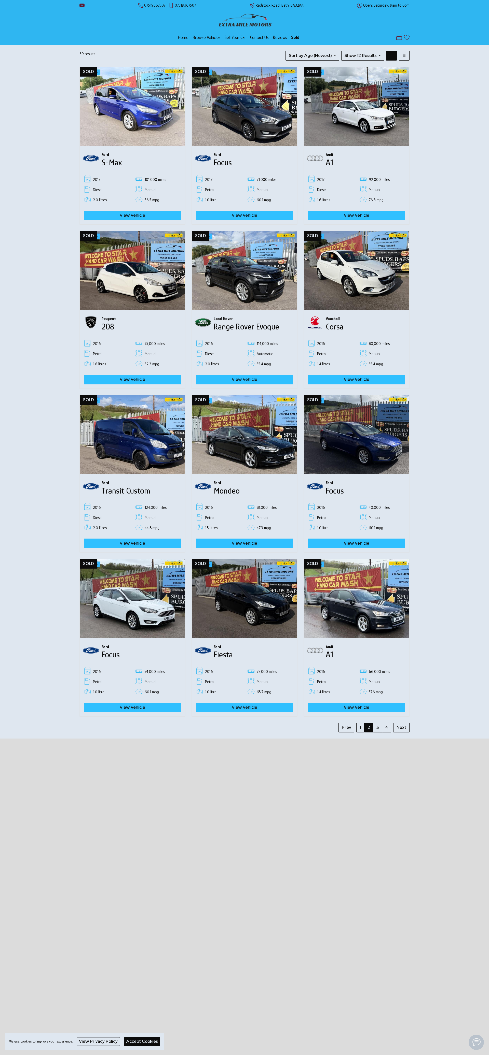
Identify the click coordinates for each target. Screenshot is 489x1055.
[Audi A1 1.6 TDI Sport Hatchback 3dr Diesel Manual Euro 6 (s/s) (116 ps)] (356, 106)
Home (183, 37)
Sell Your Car (235, 37)
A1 (329, 162)
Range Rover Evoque (246, 326)
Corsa (335, 326)
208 (108, 326)
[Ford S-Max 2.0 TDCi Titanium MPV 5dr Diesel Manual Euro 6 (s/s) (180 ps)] (132, 106)
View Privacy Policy (98, 1041)
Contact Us (259, 37)
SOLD (88, 71)
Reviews (280, 37)
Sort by (310, 55)
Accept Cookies (142, 1041)
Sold (295, 37)
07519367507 (155, 5)
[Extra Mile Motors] (245, 19)
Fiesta (223, 654)
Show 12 (361, 55)
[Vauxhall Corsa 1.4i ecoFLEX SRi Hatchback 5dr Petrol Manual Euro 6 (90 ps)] (356, 270)
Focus (223, 162)
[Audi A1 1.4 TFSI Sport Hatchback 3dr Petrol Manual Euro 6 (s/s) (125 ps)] (356, 598)
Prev (346, 727)
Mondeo (227, 490)
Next (401, 727)
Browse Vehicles (207, 37)
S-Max (112, 162)
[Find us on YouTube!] (82, 5)
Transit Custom (126, 490)
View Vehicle (132, 215)
